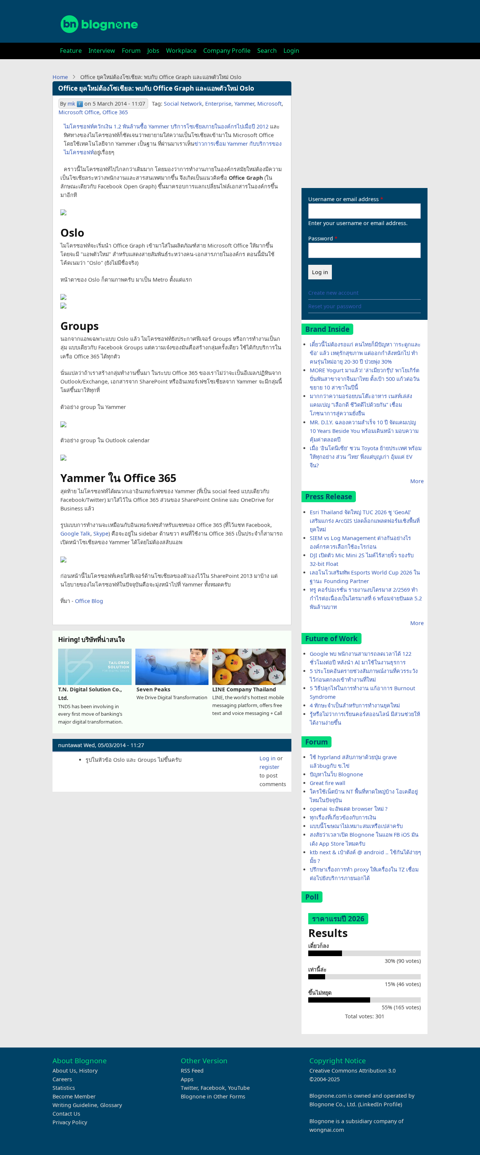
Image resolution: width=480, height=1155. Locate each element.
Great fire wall (327, 782)
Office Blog (89, 600)
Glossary (111, 1105)
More (417, 481)
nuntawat (70, 745)
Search (267, 50)
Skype (100, 533)
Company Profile (226, 50)
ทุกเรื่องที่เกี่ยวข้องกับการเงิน (343, 817)
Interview (101, 50)
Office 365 (115, 112)
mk (71, 103)
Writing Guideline (74, 1105)
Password (320, 238)
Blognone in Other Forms (213, 1096)
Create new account (333, 292)
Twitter (189, 1087)
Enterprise (218, 103)
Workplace (181, 50)
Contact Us (66, 1113)
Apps (187, 1079)
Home (60, 77)
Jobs (153, 50)
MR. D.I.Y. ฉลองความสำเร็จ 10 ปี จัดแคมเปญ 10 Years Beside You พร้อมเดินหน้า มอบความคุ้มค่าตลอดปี (364, 431)
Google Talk (75, 533)
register (269, 766)
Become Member (74, 1096)
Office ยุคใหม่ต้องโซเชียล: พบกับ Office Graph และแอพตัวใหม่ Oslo (156, 88)
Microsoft (269, 103)
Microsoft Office (78, 112)
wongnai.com (326, 1129)
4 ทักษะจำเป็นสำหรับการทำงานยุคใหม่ (355, 705)
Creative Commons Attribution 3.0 (352, 1070)
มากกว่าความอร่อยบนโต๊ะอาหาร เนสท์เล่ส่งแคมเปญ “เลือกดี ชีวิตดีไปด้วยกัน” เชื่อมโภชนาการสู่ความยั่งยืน (361, 404)
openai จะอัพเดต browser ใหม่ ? (348, 808)
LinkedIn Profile (380, 1104)
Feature (71, 50)
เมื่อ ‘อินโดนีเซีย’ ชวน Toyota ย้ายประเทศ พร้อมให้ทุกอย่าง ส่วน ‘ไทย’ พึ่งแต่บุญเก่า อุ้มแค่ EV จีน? (366, 457)
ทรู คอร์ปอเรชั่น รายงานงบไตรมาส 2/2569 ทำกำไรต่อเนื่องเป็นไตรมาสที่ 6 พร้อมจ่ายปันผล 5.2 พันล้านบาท (366, 598)
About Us (64, 1070)
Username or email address (343, 199)
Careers (62, 1079)
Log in (268, 758)
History (88, 1070)
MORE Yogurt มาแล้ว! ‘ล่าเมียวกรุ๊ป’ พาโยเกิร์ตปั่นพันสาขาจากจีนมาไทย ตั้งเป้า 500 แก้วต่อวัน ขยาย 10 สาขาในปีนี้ (365, 379)
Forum (131, 50)
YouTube (239, 1087)
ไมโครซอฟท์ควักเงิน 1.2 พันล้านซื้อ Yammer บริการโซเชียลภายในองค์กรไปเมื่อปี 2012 (166, 126)
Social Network (183, 103)
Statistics (63, 1087)
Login (291, 50)
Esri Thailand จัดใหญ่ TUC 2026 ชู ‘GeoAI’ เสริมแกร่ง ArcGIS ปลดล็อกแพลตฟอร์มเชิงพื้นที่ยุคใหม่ (365, 521)
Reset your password (335, 306)
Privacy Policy (69, 1122)
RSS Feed (192, 1070)
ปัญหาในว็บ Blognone (336, 774)
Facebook (213, 1087)
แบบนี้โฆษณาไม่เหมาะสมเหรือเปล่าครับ (356, 826)
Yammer (244, 103)
